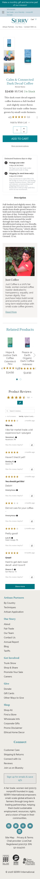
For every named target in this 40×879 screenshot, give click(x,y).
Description (20, 197)
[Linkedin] (19, 831)
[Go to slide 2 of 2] (20, 379)
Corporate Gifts (12, 723)
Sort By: (21, 416)
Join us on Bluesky (13, 767)
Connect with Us (12, 759)
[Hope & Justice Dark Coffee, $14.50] (10, 342)
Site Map (9, 837)
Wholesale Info (12, 719)
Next (34, 355)
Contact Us (9, 637)
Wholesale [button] (11, 9)
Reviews (8, 763)
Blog (6, 646)
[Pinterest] (23, 826)
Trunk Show (10, 663)
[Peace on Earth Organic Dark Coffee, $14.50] (27, 342)
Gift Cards (9, 693)
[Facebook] (16, 826)
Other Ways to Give (14, 697)
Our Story (18, 27)
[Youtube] (30, 826)
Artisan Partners (8, 27)
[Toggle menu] (3, 12)
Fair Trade (9, 628)
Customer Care (12, 750)
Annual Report (11, 642)
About (7, 624)
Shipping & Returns (14, 754)
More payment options (20, 146)
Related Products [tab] (20, 329)
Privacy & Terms (25, 837)
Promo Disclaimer (13, 728)
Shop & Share (11, 667)
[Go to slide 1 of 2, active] (17, 379)
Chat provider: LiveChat (19, 841)
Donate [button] (10, 15)
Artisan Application (14, 612)
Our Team (9, 633)
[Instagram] (9, 826)
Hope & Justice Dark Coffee (10, 355)
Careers (8, 676)
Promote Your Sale (13, 672)
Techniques (10, 607)
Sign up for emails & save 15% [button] (20, 779)
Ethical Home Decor (14, 732)
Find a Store (10, 714)
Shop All (8, 710)
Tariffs (7, 651)
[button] (31, 397)
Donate (7, 689)
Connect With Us (30, 27)
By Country (9, 603)
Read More (11, 312)
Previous (3, 355)
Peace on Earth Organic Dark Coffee (27, 356)
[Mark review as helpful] (32, 445)
